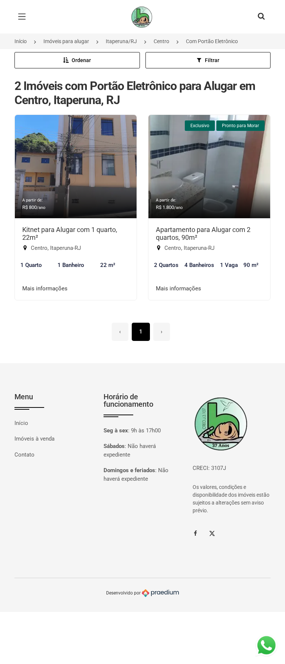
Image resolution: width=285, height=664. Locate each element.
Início (20, 41)
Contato (24, 454)
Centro (161, 41)
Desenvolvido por (124, 593)
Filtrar (212, 60)
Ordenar (81, 60)
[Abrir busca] (261, 16)
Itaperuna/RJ (121, 41)
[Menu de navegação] (23, 16)
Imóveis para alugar (66, 41)
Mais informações (45, 288)
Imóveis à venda (34, 438)
